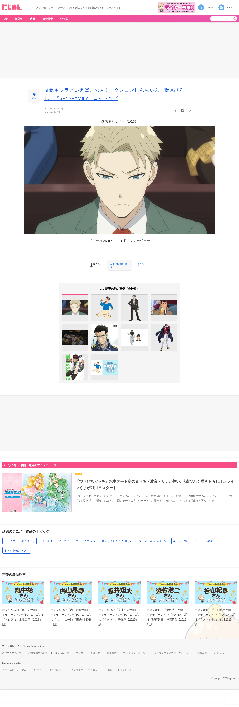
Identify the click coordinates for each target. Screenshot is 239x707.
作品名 (19, 18)
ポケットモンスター (16, 550)
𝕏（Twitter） (221, 653)
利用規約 (112, 653)
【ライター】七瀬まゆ (55, 541)
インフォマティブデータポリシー (172, 653)
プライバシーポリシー (135, 653)
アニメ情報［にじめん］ (15, 670)
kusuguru (7, 663)
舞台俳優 (48, 18)
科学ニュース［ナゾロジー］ (50, 670)
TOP (5, 18)
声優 (32, 18)
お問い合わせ (62, 653)
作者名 (64, 18)
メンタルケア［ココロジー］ (87, 670)
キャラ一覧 (180, 541)
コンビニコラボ (85, 541)
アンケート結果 (203, 541)
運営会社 (202, 653)
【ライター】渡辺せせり (19, 541)
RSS (229, 7)
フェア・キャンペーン (153, 541)
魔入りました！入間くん (117, 541)
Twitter (209, 7)
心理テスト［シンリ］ (120, 670)
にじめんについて (12, 653)
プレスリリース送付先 (88, 653)
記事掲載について (38, 653)
